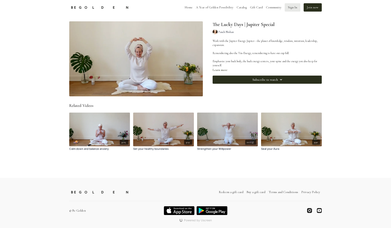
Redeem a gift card (231, 192)
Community (273, 7)
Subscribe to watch (265, 80)
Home (189, 7)
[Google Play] (212, 210)
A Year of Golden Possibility (214, 7)
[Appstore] (179, 210)
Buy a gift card (256, 192)
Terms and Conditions (283, 192)
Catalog (242, 7)
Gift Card (256, 7)
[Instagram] (309, 210)
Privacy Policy (310, 192)
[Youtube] (319, 210)
